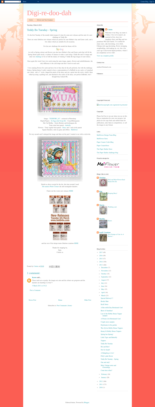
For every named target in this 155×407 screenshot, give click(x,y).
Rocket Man (104, 301)
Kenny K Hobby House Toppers (111, 331)
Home (31, 20)
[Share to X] (54, 266)
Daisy (64, 127)
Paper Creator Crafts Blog (105, 142)
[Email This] (50, 266)
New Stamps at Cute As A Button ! (116, 235)
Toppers (103, 340)
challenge (39, 57)
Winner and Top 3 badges (45, 20)
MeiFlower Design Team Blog (106, 135)
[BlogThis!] (52, 266)
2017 (101, 252)
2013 (101, 265)
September (104, 277)
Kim (100, 191)
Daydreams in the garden (109, 325)
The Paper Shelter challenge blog (107, 152)
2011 (101, 384)
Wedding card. (112, 207)
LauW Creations (105, 232)
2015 (101, 258)
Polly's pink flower (107, 356)
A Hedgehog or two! (107, 353)
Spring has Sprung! (107, 334)
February (104, 374)
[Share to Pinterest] (59, 266)
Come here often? (106, 370)
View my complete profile (105, 56)
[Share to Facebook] (56, 266)
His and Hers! (105, 347)
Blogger (86, 402)
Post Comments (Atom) (64, 305)
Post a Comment (35, 290)
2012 (101, 381)
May (103, 289)
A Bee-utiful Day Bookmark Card (112, 307)
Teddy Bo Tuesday (107, 343)
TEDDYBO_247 (54, 118)
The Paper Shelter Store (104, 149)
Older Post (87, 300)
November (104, 271)
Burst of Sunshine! (107, 310)
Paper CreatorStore (103, 145)
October (104, 274)
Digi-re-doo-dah (49, 13)
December (104, 267)
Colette (110, 29)
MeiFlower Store (102, 138)
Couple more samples (107, 322)
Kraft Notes (104, 304)
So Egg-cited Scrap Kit (58, 121)
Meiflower (74, 130)
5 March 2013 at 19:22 (39, 286)
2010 (101, 387)
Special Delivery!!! (107, 298)
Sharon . (102, 205)
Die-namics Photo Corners (50, 186)
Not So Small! (105, 350)
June (103, 286)
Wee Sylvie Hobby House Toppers (112, 328)
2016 (101, 255)
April (103, 292)
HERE (71, 191)
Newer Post (32, 300)
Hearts (110, 221)
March (103, 295)
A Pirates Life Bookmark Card (111, 319)
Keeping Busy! (112, 193)
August (103, 280)
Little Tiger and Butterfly (109, 337)
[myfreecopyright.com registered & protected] (112, 105)
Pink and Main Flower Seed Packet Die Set (116, 181)
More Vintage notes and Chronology (108, 366)
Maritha (102, 219)
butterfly (68, 125)
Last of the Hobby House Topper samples (111, 315)
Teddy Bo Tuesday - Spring (109, 359)
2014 (101, 262)
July (102, 283)
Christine (102, 177)
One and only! (105, 362)
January (104, 377)
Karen (34, 277)
